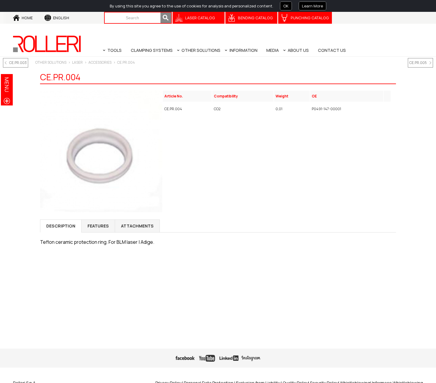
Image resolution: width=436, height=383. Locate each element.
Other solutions (50, 62)
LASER (77, 62)
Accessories (100, 62)
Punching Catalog (310, 17)
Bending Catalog (255, 17)
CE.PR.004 (126, 62)
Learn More (312, 6)
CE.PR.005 (418, 62)
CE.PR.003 (18, 62)
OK (286, 6)
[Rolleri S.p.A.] (47, 44)
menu (6, 84)
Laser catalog (200, 17)
